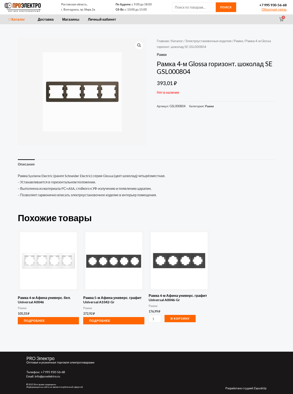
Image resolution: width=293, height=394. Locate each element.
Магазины (70, 19)
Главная (163, 41)
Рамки (238, 41)
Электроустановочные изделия (208, 41)
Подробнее (34, 320)
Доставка (46, 19)
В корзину (180, 318)
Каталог (177, 41)
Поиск (226, 7)
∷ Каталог (17, 19)
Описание (26, 164)
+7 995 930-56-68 (273, 5)
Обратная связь (274, 9)
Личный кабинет (102, 19)
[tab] (26, 164)
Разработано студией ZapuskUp (246, 388)
